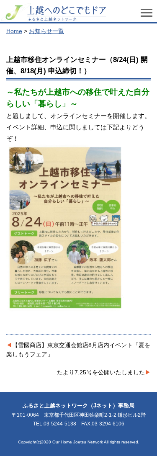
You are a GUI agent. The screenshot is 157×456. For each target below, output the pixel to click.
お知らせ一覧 (46, 31)
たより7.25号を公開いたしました (101, 372)
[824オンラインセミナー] (65, 309)
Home (14, 31)
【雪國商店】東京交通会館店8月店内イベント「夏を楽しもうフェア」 (78, 350)
